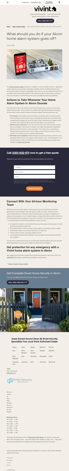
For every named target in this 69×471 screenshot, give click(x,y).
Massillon (51, 350)
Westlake (42, 350)
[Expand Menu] (29, 12)
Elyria (32, 362)
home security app (24, 142)
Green (23, 347)
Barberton (42, 347)
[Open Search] (59, 2)
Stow (23, 356)
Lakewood (25, 362)
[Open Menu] (7, 2)
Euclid (50, 356)
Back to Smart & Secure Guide (18, 264)
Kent (13, 350)
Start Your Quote (35, 188)
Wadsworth (52, 362)
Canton (14, 347)
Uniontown (43, 362)
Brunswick (34, 356)
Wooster (51, 347)
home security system (17, 87)
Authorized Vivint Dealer (36, 437)
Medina (33, 347)
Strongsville (43, 356)
